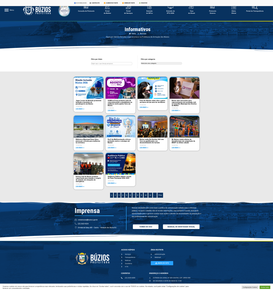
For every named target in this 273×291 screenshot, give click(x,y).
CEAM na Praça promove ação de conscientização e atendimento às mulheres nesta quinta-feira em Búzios (120, 103)
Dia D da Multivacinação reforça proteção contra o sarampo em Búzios (119, 141)
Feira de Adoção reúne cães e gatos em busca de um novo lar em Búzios (152, 101)
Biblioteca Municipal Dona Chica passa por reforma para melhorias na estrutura (88, 141)
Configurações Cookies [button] (250, 287)
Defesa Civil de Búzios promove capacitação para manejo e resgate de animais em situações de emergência (88, 179)
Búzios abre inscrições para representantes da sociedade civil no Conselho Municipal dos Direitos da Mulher (184, 103)
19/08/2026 (79, 106)
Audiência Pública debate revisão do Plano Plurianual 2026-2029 (119, 177)
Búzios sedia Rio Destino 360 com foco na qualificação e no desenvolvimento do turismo (152, 141)
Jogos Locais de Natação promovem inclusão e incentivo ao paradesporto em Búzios (88, 102)
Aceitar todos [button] (265, 287)
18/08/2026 (111, 145)
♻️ (143, 3)
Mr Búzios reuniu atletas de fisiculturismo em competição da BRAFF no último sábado (183, 141)
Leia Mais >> (80, 109)
